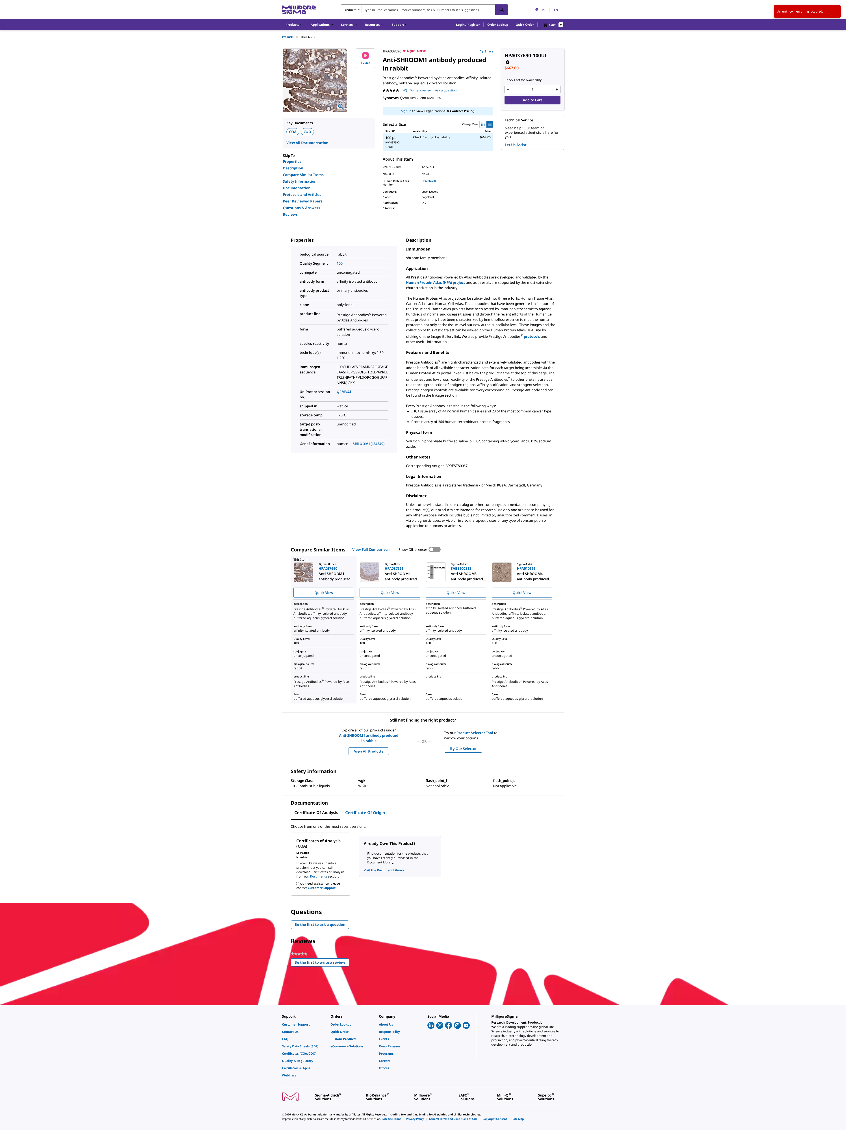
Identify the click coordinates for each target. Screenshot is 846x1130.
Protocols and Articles (302, 194)
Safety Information (299, 181)
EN (556, 10)
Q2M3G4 (344, 391)
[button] (468, 24)
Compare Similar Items (303, 174)
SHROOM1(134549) (368, 443)
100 (340, 263)
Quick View (323, 592)
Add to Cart (532, 100)
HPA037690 (429, 181)
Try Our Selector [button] (463, 748)
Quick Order (525, 24)
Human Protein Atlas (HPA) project (435, 282)
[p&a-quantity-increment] (556, 89)
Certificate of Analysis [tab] (316, 812)
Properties (292, 161)
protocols (532, 336)
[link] (304, 1024)
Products (287, 37)
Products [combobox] (349, 10)
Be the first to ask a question (320, 924)
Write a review (421, 90)
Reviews (290, 214)
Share (489, 51)
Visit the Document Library (384, 870)
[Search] (501, 9)
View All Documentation (307, 143)
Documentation (296, 188)
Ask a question (446, 90)
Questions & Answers (301, 207)
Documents (318, 876)
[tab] (291, 37)
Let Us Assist (516, 145)
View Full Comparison (371, 549)
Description (293, 168)
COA (293, 131)
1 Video (365, 63)
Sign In (406, 111)
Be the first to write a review (322, 963)
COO (308, 131)
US (542, 10)
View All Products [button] (368, 751)
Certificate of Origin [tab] (365, 812)
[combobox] (424, 9)
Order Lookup (497, 24)
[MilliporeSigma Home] (299, 10)
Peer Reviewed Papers (302, 201)
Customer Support (322, 888)
